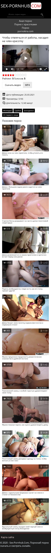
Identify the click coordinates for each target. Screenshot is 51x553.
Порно (25, 27)
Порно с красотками (25, 24)
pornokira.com (25, 31)
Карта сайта (7, 537)
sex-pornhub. (21, 6)
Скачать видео (17, 85)
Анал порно (25, 21)
